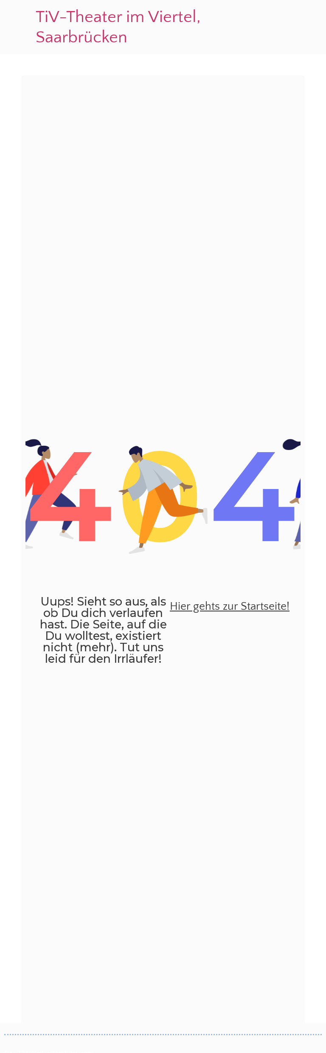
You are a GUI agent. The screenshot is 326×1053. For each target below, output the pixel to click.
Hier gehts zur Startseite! (229, 606)
